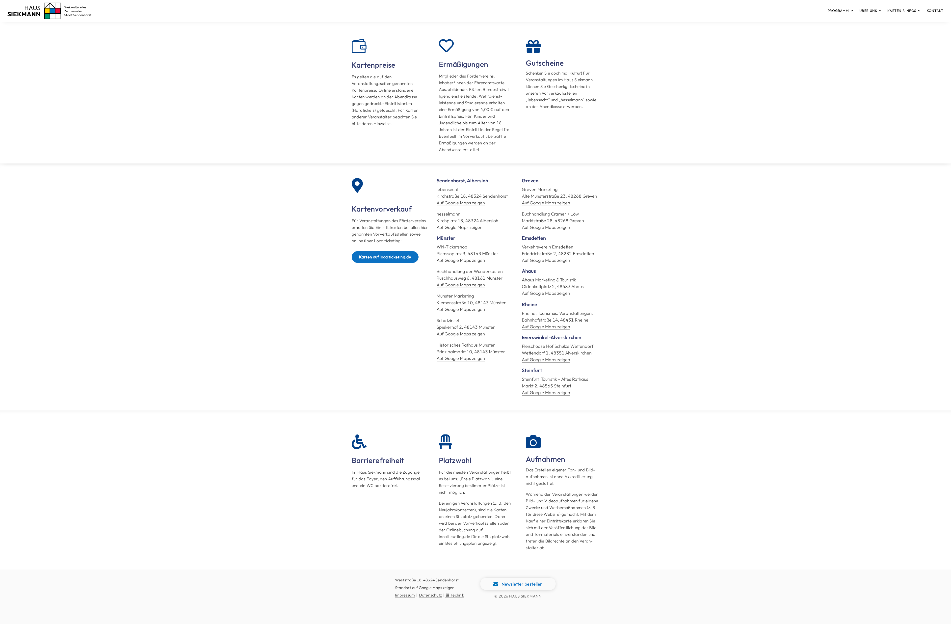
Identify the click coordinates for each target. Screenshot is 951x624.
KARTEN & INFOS (901, 10)
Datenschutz (430, 595)
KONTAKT (935, 10)
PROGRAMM (838, 10)
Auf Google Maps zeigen (461, 203)
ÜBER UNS (868, 10)
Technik (454, 595)
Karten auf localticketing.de (385, 256)
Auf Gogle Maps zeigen (459, 227)
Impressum (405, 595)
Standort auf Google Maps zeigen (424, 587)
